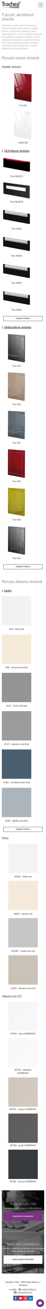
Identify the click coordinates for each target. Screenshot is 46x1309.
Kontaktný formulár (23, 1216)
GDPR (14, 1289)
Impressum (23, 1285)
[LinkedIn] (30, 1298)
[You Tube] (20, 1298)
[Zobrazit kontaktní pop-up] (40, 1303)
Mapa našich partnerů (23, 1259)
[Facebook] (15, 1298)
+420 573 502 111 (29, 1289)
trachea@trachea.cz (24, 1292)
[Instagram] (25, 1298)
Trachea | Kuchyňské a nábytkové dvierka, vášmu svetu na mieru (11, 4)
